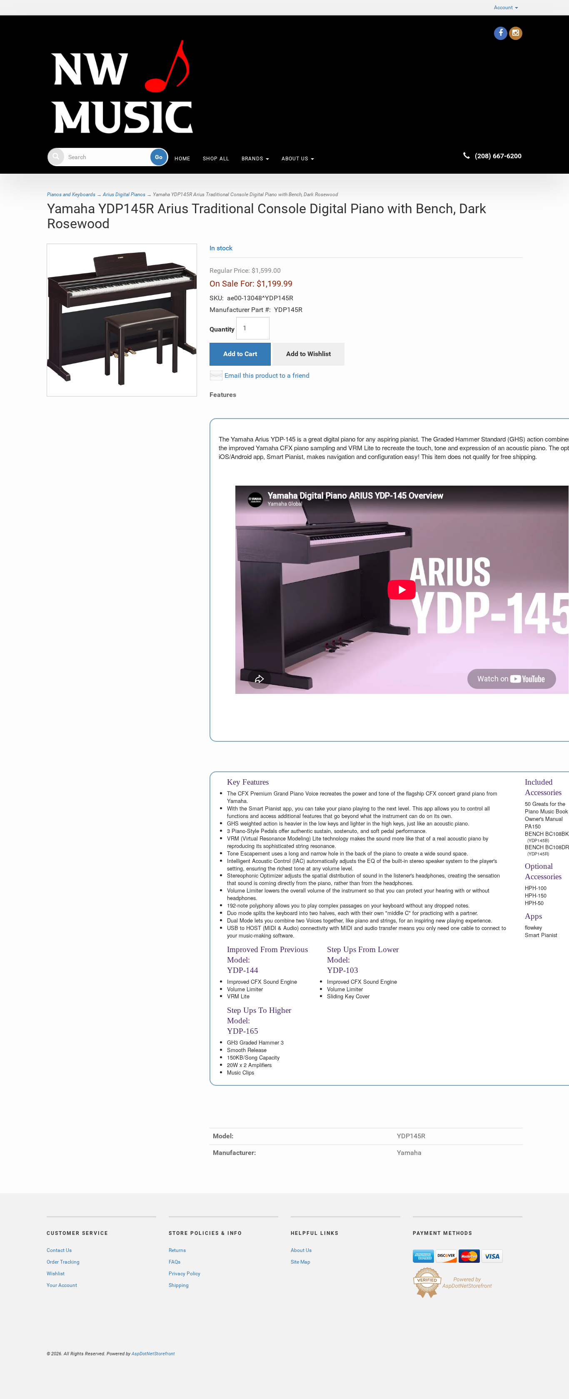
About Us (296, 159)
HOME (182, 159)
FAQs (174, 1262)
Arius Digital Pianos (124, 194)
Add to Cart (240, 354)
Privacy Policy (184, 1274)
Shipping (179, 1285)
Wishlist (56, 1274)
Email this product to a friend (267, 375)
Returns (177, 1250)
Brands (253, 159)
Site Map (300, 1262)
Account (504, 7)
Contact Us (59, 1250)
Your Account (62, 1285)
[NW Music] (47, 31)
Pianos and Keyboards (71, 194)
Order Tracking (63, 1262)
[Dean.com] (122, 86)
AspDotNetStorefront (153, 1354)
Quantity (222, 329)
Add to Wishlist (308, 354)
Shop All (216, 159)
